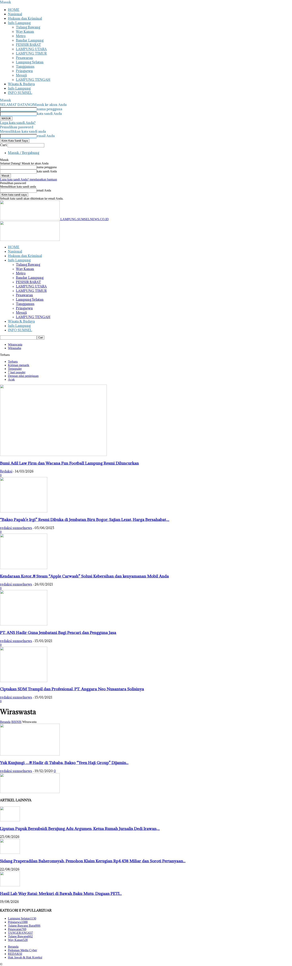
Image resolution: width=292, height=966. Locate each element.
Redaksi (6, 471)
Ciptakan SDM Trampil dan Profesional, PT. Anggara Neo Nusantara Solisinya (72, 688)
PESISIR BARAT (28, 45)
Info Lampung (19, 23)
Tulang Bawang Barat (24, 925)
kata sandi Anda (49, 113)
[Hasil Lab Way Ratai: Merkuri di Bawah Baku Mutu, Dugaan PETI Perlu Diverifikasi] (10, 885)
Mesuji (21, 75)
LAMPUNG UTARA (31, 49)
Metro (21, 36)
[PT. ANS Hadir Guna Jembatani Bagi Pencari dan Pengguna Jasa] (23, 624)
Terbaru (13, 361)
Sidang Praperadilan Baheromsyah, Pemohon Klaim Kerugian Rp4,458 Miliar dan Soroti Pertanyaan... (93, 860)
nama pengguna (49, 109)
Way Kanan (25, 31)
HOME (13, 10)
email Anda (46, 136)
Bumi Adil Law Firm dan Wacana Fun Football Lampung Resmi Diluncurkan (69, 463)
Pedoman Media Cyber (22, 950)
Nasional (15, 14)
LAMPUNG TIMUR (31, 53)
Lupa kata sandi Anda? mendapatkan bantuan (28, 179)
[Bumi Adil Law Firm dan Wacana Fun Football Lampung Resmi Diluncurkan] (53, 455)
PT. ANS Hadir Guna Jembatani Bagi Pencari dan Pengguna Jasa (58, 632)
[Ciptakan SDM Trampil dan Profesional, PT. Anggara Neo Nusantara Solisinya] (23, 681)
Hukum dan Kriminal (25, 18)
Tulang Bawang (28, 27)
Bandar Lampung (30, 40)
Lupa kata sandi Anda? (18, 123)
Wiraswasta (15, 344)
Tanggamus (25, 66)
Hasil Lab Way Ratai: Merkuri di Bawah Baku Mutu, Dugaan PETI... (61, 893)
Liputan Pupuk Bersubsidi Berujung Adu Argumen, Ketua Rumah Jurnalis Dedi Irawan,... (80, 828)
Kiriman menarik (18, 365)
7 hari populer (16, 372)
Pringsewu (24, 71)
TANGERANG (20, 932)
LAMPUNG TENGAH (33, 79)
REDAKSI (15, 953)
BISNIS (16, 722)
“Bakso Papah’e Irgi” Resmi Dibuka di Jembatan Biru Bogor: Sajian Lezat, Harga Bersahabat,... (84, 519)
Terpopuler (15, 368)
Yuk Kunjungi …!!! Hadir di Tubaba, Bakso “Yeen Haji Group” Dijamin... (64, 762)
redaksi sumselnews (16, 528)
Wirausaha (14, 348)
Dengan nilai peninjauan (23, 376)
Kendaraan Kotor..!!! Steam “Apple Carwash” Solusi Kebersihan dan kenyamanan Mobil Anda (84, 576)
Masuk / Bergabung (23, 153)
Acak (11, 379)
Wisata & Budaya (21, 84)
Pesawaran (24, 58)
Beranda (5, 722)
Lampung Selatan (30, 62)
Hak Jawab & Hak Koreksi (25, 957)
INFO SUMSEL (20, 93)
